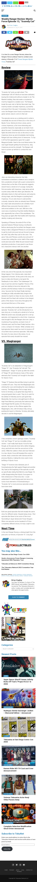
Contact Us (29, 870)
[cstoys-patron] (15, 616)
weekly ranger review (26, 575)
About (17, 870)
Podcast (11, 870)
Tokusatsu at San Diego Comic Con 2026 (16, 554)
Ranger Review (14, 575)
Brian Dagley (13, 25)
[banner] (13, 640)
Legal (22, 870)
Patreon (19, 871)
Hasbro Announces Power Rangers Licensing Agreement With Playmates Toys (17, 559)
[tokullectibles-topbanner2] (18, 547)
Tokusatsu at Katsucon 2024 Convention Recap (18, 564)
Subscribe (7, 849)
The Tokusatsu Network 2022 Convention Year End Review (17, 568)
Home (6, 870)
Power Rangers (17, 574)
